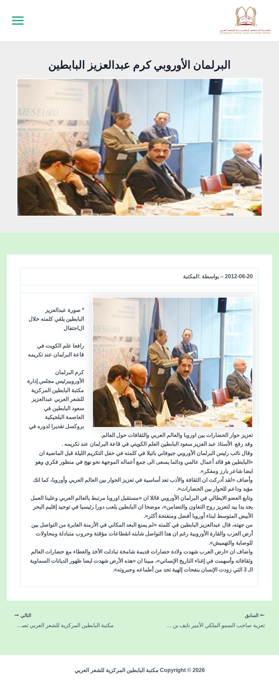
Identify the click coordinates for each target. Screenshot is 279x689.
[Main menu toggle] (18, 21)
